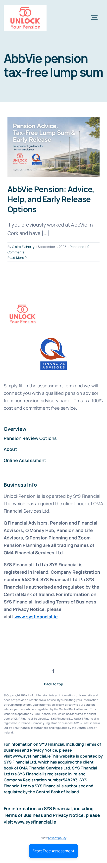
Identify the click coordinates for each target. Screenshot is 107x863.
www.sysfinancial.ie (36, 617)
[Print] (25, 7)
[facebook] (53, 671)
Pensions (77, 246)
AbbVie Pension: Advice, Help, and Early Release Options (50, 199)
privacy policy (57, 838)
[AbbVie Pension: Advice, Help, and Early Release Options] (53, 147)
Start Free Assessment (53, 851)
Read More (15, 257)
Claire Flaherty (23, 246)
